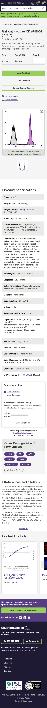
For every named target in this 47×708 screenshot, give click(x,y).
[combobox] (23, 8)
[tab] (24, 659)
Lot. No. (7, 416)
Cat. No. (7, 413)
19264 (15, 347)
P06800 (18, 369)
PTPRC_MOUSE (25, 375)
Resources (8, 667)
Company (8, 671)
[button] (11, 641)
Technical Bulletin (11, 96)
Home (4, 24)
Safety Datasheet (11, 100)
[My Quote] (38, 3)
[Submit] (43, 8)
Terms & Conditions (23, 701)
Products (8, 659)
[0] (42, 3)
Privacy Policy (23, 698)
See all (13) (12, 469)
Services (8, 663)
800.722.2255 (26, 435)
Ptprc (22, 354)
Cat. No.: (7, 582)
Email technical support (23, 433)
